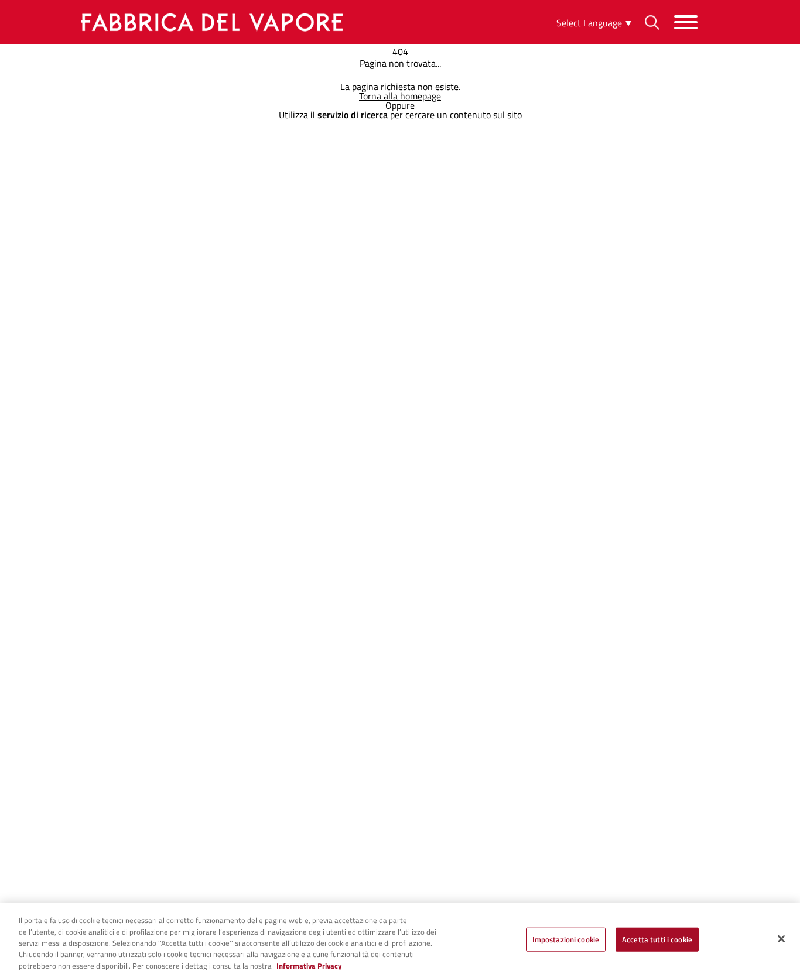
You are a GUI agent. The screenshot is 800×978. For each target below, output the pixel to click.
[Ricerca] (652, 22)
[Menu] (686, 22)
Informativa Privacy (309, 966)
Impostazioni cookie (565, 939)
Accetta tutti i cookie (657, 939)
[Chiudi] (781, 939)
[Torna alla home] (209, 22)
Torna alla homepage (400, 96)
